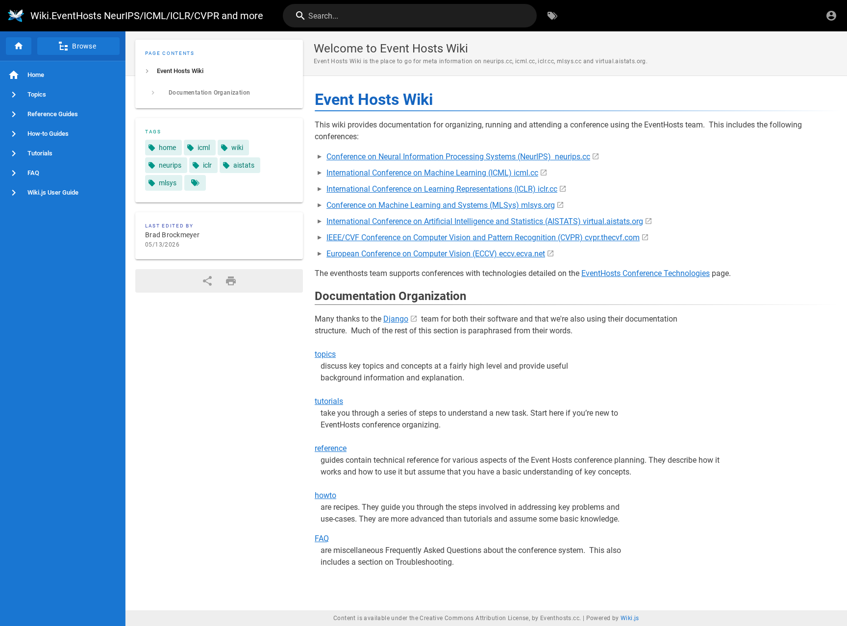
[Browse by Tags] (552, 15)
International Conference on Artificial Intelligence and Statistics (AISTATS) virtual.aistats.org (484, 221)
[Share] (207, 281)
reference (331, 448)
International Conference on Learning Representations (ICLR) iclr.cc (441, 189)
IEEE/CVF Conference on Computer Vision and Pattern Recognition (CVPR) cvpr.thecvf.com (483, 237)
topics (325, 354)
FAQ (322, 538)
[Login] (831, 15)
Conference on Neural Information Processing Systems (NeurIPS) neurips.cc (458, 156)
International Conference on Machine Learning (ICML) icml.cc (432, 172)
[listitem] (219, 71)
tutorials (329, 401)
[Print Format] (231, 281)
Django (395, 319)
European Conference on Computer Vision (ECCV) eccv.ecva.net (435, 253)
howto (325, 495)
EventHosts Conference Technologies (645, 273)
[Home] (18, 46)
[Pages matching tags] (195, 183)
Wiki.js (630, 618)
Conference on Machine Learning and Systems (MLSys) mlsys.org (440, 205)
